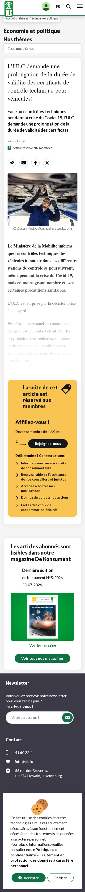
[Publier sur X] (48, 163)
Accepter (31, 877)
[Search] (68, 6)
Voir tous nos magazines (42, 658)
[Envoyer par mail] (24, 163)
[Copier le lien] (12, 163)
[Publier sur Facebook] (36, 163)
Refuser (60, 877)
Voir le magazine (42, 645)
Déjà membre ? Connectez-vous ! (41, 455)
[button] (67, 717)
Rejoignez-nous (48, 443)
